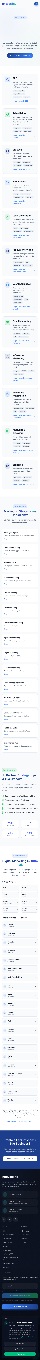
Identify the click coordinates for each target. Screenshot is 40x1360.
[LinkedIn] (4, 1219)
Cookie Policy (32, 1337)
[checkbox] (2, 1291)
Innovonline (9, 3)
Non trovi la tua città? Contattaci (19, 1121)
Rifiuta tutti (20, 1343)
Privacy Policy (22, 1337)
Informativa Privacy (15, 1291)
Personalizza (21, 1349)
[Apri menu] (36, 3)
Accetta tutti (21, 1354)
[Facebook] (9, 1219)
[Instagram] (15, 1219)
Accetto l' (12, 1291)
